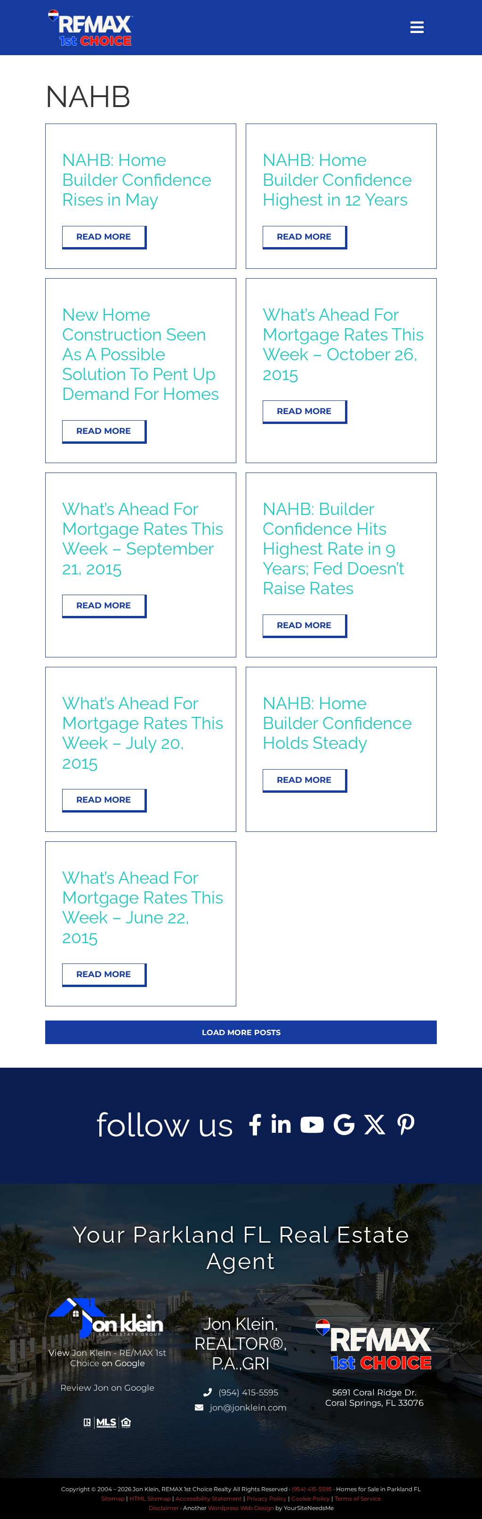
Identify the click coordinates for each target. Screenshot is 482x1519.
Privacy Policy (267, 1498)
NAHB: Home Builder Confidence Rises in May (136, 179)
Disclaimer (164, 1507)
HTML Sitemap (150, 1498)
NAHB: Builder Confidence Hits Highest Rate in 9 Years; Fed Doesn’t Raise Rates (333, 548)
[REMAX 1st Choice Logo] (90, 12)
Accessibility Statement (209, 1498)
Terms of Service (358, 1498)
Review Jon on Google (107, 1388)
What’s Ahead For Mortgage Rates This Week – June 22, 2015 (142, 907)
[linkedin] (281, 1125)
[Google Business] (344, 1125)
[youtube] (312, 1125)
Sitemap (113, 1498)
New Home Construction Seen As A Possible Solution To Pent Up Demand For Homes (140, 354)
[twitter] (375, 1125)
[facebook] (255, 1125)
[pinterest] (406, 1125)
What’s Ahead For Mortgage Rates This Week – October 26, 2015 (343, 344)
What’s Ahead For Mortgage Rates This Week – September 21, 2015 (142, 538)
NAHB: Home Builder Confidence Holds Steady (337, 723)
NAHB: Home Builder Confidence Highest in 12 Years (337, 179)
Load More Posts (241, 1032)
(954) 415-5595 (247, 1392)
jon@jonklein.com (247, 1408)
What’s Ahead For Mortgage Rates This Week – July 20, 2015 (142, 732)
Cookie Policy (310, 1498)
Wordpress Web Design (241, 1507)
